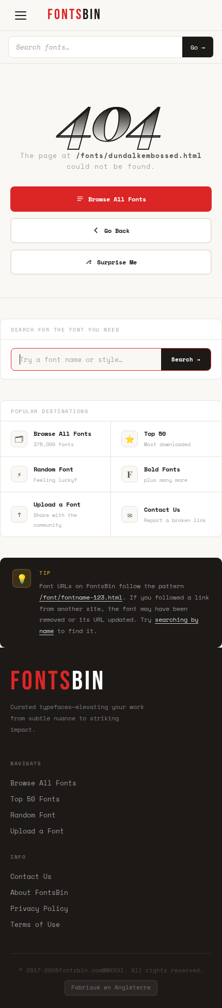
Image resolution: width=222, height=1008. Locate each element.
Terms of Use (35, 924)
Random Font (33, 815)
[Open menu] (20, 15)
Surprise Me (117, 262)
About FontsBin (39, 892)
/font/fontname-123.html (80, 597)
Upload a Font (37, 831)
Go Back (117, 230)
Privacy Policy (39, 908)
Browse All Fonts (117, 199)
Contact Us (31, 876)
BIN (74, 14)
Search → (185, 359)
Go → (198, 47)
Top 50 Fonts (35, 799)
